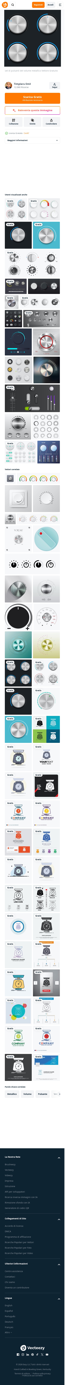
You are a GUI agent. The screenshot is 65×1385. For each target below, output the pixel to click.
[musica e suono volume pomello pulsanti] (18, 484)
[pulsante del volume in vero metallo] (45, 353)
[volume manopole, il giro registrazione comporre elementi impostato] (32, 315)
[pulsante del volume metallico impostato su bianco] (16, 209)
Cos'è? (26, 133)
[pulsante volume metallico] (18, 286)
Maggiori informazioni (17, 140)
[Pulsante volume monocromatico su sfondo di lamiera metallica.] (18, 456)
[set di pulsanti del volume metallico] (18, 1019)
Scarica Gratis (32, 98)
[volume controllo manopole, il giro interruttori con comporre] (25, 370)
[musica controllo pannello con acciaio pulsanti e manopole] (23, 405)
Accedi (51, 4)
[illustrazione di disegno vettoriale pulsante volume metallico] (18, 258)
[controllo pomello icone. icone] (32, 826)
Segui (54, 87)
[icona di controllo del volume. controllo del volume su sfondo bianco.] (18, 907)
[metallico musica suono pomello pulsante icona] (10, 672)
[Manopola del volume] (18, 512)
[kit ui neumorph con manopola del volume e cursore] (18, 428)
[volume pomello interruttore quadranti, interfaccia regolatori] (18, 596)
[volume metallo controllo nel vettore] (18, 851)
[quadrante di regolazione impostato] (21, 354)
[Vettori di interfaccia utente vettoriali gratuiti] (16, 338)
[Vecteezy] (5, 5)
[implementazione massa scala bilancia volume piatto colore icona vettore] (18, 1188)
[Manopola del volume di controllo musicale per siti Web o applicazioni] (16, 646)
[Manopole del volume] (20, 233)
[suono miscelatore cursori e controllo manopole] (32, 541)
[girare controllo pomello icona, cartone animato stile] (18, 801)
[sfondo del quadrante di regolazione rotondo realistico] (13, 386)
